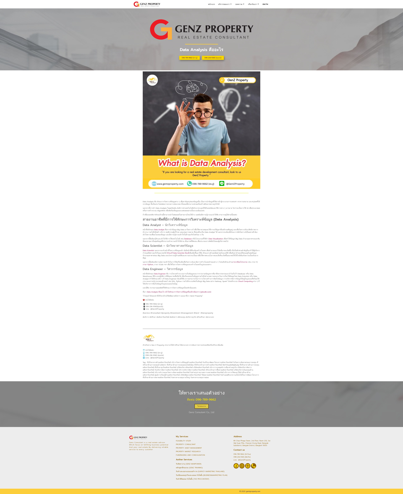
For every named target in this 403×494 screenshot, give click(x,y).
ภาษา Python (148, 264)
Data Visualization (216, 239)
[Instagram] (242, 465)
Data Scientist (148, 250)
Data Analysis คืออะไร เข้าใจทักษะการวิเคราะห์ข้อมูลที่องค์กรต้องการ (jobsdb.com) (179, 292)
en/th (265, 4)
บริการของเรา (224, 4)
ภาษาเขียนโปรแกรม (239, 262)
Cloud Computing (245, 281)
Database (188, 239)
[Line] (247, 465)
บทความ (238, 4)
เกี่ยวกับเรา (252, 4)
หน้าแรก (211, 4)
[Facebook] (236, 465)
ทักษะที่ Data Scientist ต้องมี (178, 253)
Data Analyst (159, 229)
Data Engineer (160, 274)
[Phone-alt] (253, 465)
